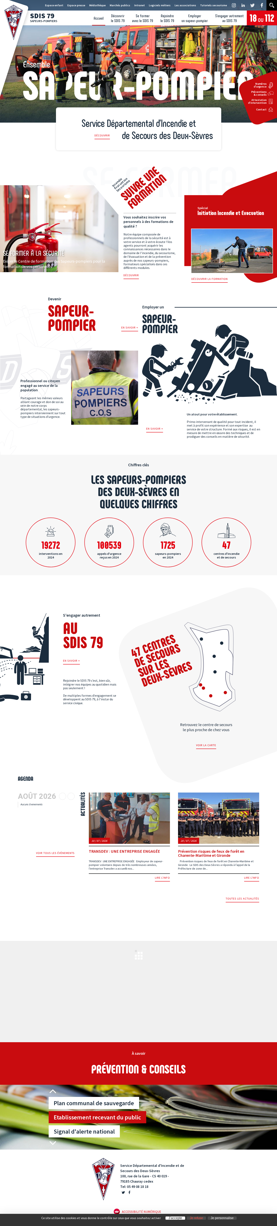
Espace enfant (54, 5)
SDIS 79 (43, 16)
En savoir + (129, 327)
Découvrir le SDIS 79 (118, 18)
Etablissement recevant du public (97, 1117)
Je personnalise (222, 1218)
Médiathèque (97, 5)
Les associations (185, 5)
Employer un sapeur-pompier (194, 18)
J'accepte (175, 1218)
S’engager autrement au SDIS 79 (229, 18)
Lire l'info (162, 877)
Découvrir (102, 135)
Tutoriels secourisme (213, 5)
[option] (163, 1117)
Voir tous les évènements (55, 853)
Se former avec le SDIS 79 (142, 18)
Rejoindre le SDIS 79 (167, 18)
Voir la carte (206, 745)
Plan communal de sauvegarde (94, 1103)
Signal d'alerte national (84, 1131)
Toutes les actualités (242, 898)
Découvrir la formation (209, 279)
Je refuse (196, 1218)
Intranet (139, 5)
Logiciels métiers (160, 5)
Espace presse (76, 5)
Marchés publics (120, 5)
